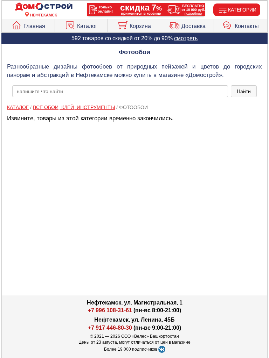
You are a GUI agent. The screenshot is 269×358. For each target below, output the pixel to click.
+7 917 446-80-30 (110, 328)
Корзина (140, 26)
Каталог (87, 26)
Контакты (247, 26)
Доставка (193, 26)
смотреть (186, 38)
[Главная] (44, 7)
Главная (34, 26)
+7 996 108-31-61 (110, 310)
